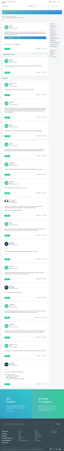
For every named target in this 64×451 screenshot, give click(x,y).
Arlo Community (5, 6)
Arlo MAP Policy (54, 431)
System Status (37, 434)
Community (37, 432)
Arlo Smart (52, 32)
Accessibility (28, 449)
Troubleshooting (17, 44)
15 (40, 355)
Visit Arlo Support (9, 411)
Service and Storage (53, 44)
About (19, 431)
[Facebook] (50, 449)
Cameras (8, 16)
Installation (52, 40)
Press (19, 434)
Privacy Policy (15, 449)
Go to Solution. (11, 37)
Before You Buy (52, 34)
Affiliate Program (54, 432)
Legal (25, 449)
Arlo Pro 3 (13, 16)
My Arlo (54, 1)
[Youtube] (59, 449)
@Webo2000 (6, 369)
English (3, 16)
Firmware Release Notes (54, 38)
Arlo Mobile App (53, 26)
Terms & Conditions (20, 449)
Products (9, 1)
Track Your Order (38, 437)
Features (51, 36)
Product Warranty (38, 440)
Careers (19, 432)
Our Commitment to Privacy (23, 440)
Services (13, 1)
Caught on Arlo (21, 437)
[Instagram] (53, 449)
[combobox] (43, 6)
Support (50, 1)
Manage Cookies (41, 449)
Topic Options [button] (61, 21)
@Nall (6, 248)
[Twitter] (56, 449)
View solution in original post (10, 67)
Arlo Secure (52, 30)
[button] (47, 24)
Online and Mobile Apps (54, 42)
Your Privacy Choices (33, 449)
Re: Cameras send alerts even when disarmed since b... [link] (14, 17)
